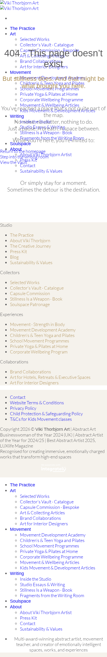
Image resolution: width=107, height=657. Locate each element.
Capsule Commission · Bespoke (49, 507)
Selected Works (35, 39)
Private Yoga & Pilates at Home (49, 94)
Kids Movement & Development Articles (57, 567)
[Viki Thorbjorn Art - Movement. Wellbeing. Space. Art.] (19, 5)
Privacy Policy (23, 408)
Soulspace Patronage (30, 304)
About (16, 606)
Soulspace (20, 143)
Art (13, 33)
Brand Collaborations (40, 61)
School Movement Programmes (39, 340)
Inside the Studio (35, 579)
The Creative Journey (30, 246)
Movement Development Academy (43, 329)
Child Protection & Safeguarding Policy (46, 413)
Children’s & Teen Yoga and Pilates (42, 335)
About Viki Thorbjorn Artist (46, 612)
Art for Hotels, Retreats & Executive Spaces (50, 377)
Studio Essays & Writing (42, 584)
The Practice (22, 28)
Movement (20, 72)
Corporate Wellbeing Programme (51, 99)
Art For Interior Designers (34, 382)
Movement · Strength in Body (37, 324)
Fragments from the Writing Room (52, 595)
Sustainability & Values (41, 171)
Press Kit (28, 160)
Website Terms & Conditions (37, 402)
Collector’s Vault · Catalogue (47, 44)
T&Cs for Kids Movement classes (41, 419)
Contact (27, 165)
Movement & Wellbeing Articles (49, 562)
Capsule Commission (30, 293)
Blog (14, 257)
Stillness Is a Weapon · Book (46, 132)
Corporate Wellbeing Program (38, 351)
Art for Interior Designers (44, 523)
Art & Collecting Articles (42, 512)
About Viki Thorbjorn (30, 240)
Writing (17, 116)
